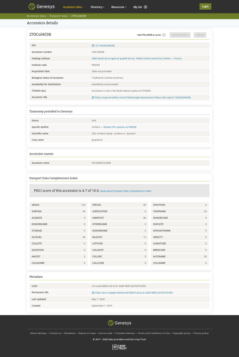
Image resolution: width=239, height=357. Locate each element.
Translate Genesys (125, 333)
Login (205, 6)
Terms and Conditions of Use (154, 333)
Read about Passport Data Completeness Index (125, 190)
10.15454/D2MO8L (105, 45)
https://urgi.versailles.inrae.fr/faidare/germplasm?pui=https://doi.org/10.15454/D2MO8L (143, 97)
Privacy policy (201, 333)
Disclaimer (70, 333)
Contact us (55, 333)
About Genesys (38, 333)
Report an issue (87, 333)
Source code (105, 333)
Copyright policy (182, 333)
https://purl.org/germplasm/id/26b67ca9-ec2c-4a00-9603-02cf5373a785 (134, 292)
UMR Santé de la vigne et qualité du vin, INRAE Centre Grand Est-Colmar (131, 58)
